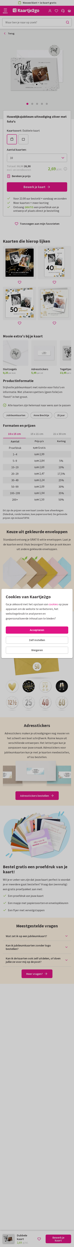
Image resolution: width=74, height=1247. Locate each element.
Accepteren (37, 630)
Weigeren (37, 650)
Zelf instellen (37, 640)
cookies (53, 604)
